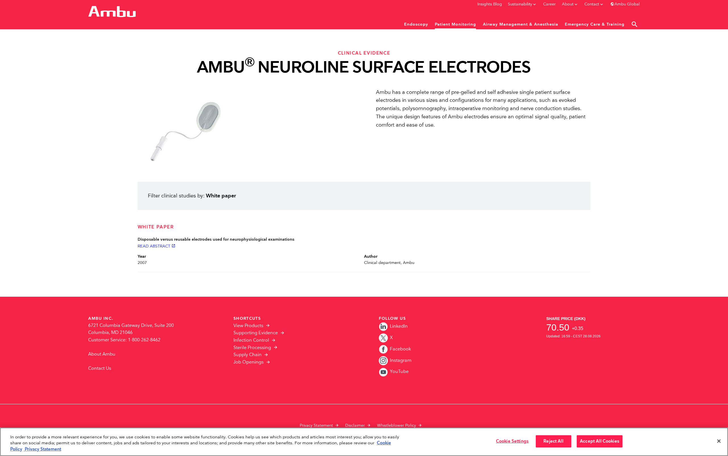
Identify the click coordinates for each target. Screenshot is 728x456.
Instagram (400, 360)
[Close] (719, 441)
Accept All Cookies (599, 441)
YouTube (399, 371)
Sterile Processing (252, 347)
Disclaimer (355, 425)
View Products (248, 326)
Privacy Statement (316, 425)
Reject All (553, 441)
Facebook (400, 349)
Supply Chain (247, 355)
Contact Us (99, 368)
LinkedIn (399, 326)
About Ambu (101, 354)
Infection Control (251, 340)
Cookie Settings (512, 441)
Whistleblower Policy (396, 425)
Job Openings (248, 362)
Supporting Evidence (255, 333)
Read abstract (156, 246)
